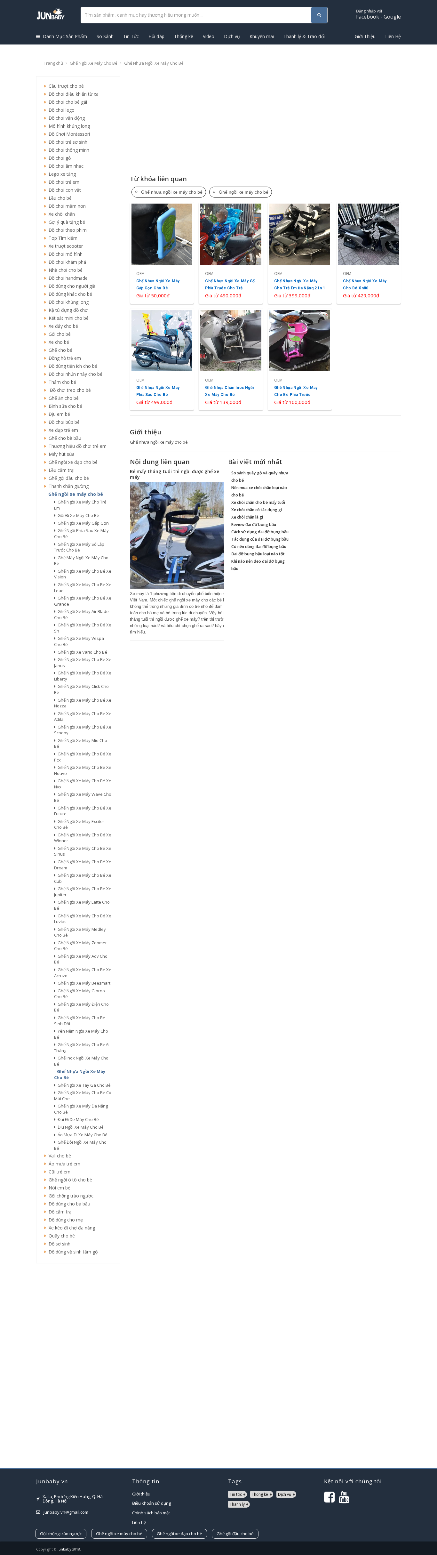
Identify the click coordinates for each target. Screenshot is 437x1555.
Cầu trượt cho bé (65, 86)
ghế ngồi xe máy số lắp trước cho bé (79, 547)
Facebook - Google (378, 14)
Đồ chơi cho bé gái (66, 102)
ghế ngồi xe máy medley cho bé (80, 932)
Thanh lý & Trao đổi (304, 36)
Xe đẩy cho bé (62, 326)
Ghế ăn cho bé (62, 398)
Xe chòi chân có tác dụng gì (256, 509)
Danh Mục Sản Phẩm (64, 36)
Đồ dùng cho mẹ (64, 1220)
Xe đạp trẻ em (62, 430)
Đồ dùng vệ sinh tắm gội (72, 1252)
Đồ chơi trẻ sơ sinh (66, 142)
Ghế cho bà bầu (63, 438)
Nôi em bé (58, 1188)
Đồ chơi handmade (67, 278)
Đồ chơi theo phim (66, 230)
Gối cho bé (58, 334)
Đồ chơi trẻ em (62, 182)
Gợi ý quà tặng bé (65, 222)
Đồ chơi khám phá (66, 262)
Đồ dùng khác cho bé (69, 294)
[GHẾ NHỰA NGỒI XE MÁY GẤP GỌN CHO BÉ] (162, 252)
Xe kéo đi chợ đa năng (70, 1228)
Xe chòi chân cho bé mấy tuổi (258, 502)
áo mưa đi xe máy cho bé (81, 1135)
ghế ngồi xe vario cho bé (81, 652)
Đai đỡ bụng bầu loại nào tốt (258, 554)
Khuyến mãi (262, 36)
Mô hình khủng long (68, 126)
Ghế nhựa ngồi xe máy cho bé (154, 63)
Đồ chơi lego (60, 110)
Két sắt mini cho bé (67, 318)
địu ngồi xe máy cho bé (80, 1127)
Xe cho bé (57, 342)
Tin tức (236, 1494)
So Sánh (105, 36)
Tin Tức (131, 36)
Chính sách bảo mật (151, 1513)
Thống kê (183, 36)
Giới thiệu (141, 1494)
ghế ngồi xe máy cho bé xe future (82, 811)
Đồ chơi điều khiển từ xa (72, 94)
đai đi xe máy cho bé (77, 1119)
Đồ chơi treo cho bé (68, 390)
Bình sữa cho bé (64, 406)
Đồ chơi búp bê (63, 422)
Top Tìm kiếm (61, 238)
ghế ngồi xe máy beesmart (83, 983)
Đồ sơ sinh (58, 1244)
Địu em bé (58, 414)
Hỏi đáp (156, 36)
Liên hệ (139, 1522)
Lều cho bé (59, 198)
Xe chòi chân (60, 214)
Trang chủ (53, 63)
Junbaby (64, 1549)
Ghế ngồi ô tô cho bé (69, 1180)
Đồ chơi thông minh (67, 150)
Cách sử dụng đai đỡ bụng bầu (260, 532)
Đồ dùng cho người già (70, 286)
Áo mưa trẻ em (63, 1164)
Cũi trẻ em (58, 1172)
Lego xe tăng (61, 174)
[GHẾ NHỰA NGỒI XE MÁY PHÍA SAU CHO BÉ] (162, 359)
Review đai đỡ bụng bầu (253, 524)
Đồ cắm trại (59, 1212)
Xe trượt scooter (64, 246)
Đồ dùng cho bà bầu (68, 1204)
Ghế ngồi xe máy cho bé (93, 63)
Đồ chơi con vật (63, 190)
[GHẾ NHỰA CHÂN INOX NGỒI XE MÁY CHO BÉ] (231, 359)
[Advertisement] (78, 1366)
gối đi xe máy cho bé (77, 515)
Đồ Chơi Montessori (68, 134)
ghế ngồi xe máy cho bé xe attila (82, 716)
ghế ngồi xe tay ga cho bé (83, 1085)
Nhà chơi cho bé (64, 270)
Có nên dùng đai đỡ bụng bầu (258, 546)
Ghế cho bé (59, 350)
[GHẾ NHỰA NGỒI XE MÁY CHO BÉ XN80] (369, 252)
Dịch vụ (232, 36)
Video (208, 36)
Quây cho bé (60, 1236)
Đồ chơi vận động (65, 118)
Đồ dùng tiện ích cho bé (71, 366)
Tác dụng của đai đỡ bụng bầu (260, 539)
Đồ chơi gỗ (58, 158)
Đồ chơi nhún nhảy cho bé (74, 374)
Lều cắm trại (60, 470)
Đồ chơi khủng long (67, 302)
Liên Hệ (393, 36)
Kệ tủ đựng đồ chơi (67, 310)
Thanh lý (237, 1504)
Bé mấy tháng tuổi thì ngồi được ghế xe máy (174, 474)
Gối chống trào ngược (69, 1196)
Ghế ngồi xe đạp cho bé (72, 462)
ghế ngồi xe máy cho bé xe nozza (82, 703)
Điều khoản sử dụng (151, 1503)
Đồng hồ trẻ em (63, 358)
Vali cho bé (58, 1156)
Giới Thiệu (365, 36)
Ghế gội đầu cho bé (67, 478)
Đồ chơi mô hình (64, 254)
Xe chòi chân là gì (247, 517)
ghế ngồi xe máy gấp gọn (82, 523)
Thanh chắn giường (67, 486)
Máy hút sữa (60, 454)
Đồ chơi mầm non (66, 206)
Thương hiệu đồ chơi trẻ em (76, 446)
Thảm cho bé (61, 382)
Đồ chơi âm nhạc (64, 166)
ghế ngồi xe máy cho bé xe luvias (82, 919)
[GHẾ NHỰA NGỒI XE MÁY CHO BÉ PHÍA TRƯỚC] (300, 359)
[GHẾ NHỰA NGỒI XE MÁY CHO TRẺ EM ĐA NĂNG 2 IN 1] (300, 252)
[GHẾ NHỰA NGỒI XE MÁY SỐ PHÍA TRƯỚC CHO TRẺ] (231, 252)
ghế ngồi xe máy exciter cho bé (79, 824)
